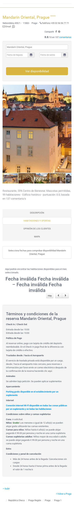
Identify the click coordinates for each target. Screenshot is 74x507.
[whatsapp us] (13, 26)
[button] (68, 128)
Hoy (50, 295)
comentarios (65, 37)
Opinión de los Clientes (37, 228)
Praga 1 (57, 500)
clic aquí (48, 371)
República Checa (16, 500)
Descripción (37, 212)
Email (8, 26)
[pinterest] (59, 31)
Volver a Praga (64, 493)
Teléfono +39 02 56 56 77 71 (55, 23)
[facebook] (56, 31)
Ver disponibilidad (37, 71)
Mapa (37, 236)
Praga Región (34, 500)
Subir (7, 488)
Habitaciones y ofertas (37, 220)
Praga (47, 500)
